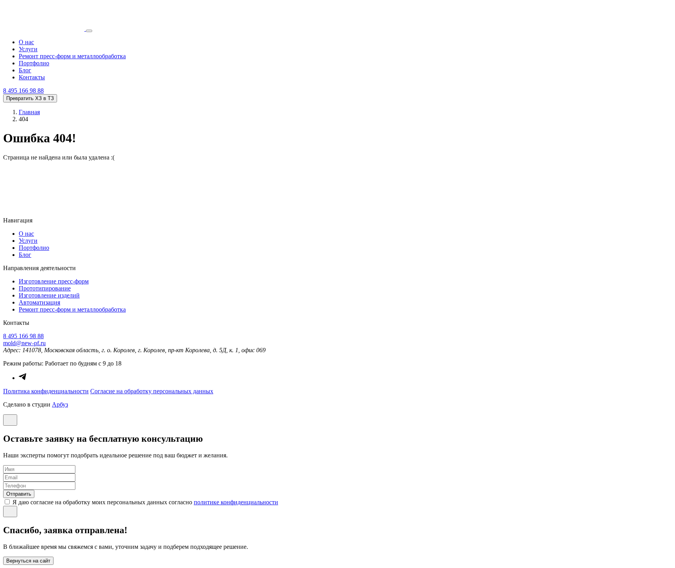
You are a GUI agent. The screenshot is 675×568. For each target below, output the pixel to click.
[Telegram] (22, 377)
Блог (25, 70)
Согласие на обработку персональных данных (151, 391)
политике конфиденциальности (236, 502)
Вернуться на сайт (28, 561)
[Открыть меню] (89, 31)
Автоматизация (39, 302)
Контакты (32, 77)
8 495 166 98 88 (23, 90)
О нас (26, 42)
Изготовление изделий (49, 295)
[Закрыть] (10, 420)
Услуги (28, 49)
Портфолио (34, 63)
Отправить (18, 494)
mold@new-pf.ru (24, 343)
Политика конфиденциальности (46, 391)
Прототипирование (45, 288)
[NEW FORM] (44, 28)
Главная (29, 112)
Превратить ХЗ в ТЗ (30, 98)
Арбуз (60, 404)
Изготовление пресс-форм (54, 281)
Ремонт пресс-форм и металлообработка (72, 56)
